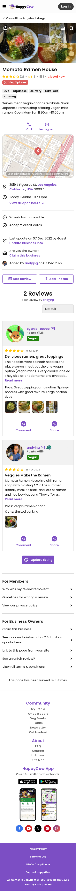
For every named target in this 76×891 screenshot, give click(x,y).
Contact (38, 751)
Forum (38, 723)
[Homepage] (21, 6)
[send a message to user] (53, 329)
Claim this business (24, 255)
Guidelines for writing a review (25, 597)
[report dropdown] (68, 329)
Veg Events (38, 718)
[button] (38, 151)
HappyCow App (38, 768)
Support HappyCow (38, 872)
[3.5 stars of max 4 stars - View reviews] (10, 76)
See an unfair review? (18, 658)
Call (29, 129)
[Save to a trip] (63, 28)
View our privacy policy (20, 605)
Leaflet (12, 173)
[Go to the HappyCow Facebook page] (19, 828)
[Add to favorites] (71, 28)
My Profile (38, 709)
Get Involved (38, 732)
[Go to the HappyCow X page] (38, 828)
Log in (66, 6)
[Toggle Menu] (4, 6)
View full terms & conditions (23, 666)
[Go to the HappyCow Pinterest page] (47, 828)
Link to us (38, 755)
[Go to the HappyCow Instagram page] (56, 828)
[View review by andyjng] (15, 452)
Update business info (26, 243)
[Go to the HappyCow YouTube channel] (28, 828)
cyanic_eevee (38, 329)
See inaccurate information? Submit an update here (32, 640)
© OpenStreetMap (42, 173)
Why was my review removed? (25, 589)
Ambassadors (38, 714)
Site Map (38, 760)
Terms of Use (38, 856)
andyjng (31, 263)
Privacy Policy (38, 849)
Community (38, 703)
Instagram (47, 129)
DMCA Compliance (38, 864)
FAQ (38, 746)
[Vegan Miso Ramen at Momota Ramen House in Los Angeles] (11, 522)
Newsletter (38, 727)
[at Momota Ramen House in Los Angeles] (11, 407)
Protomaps (23, 173)
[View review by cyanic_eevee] (15, 333)
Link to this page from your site (25, 650)
